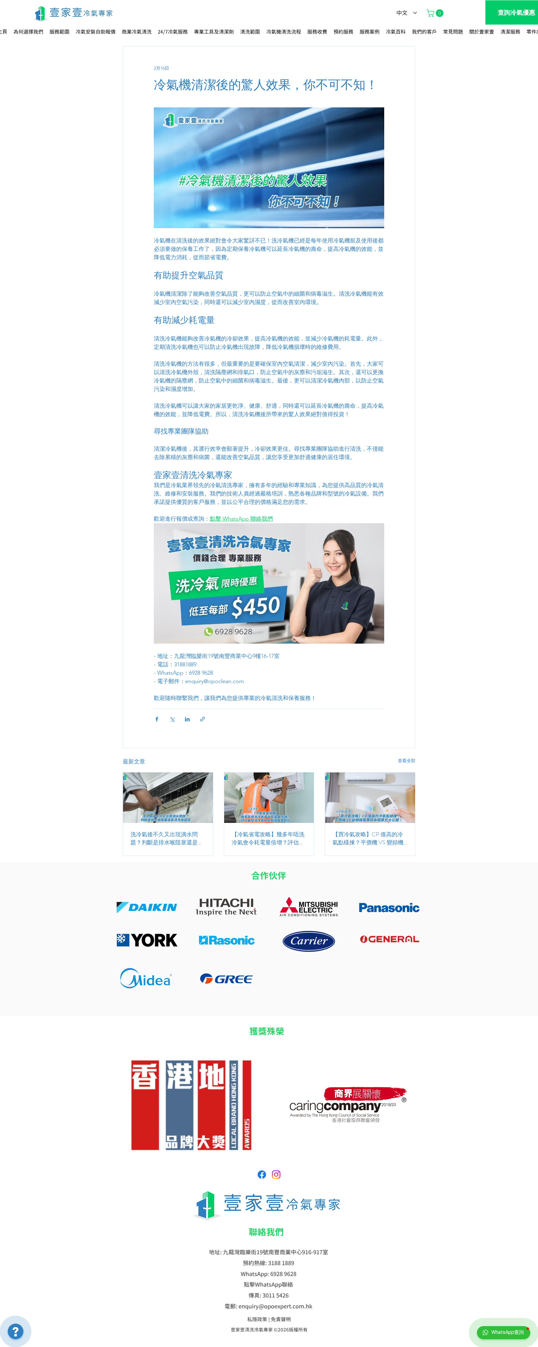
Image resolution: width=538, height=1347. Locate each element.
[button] (436, 13)
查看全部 (406, 760)
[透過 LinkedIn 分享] (187, 719)
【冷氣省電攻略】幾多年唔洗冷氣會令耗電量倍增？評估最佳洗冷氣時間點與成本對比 (268, 838)
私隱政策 (257, 1319)
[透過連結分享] (202, 719)
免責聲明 (281, 1319)
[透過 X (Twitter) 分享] (172, 719)
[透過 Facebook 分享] (157, 719)
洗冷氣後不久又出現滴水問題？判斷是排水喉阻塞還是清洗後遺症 (166, 838)
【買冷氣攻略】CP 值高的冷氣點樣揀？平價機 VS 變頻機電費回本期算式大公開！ (368, 838)
